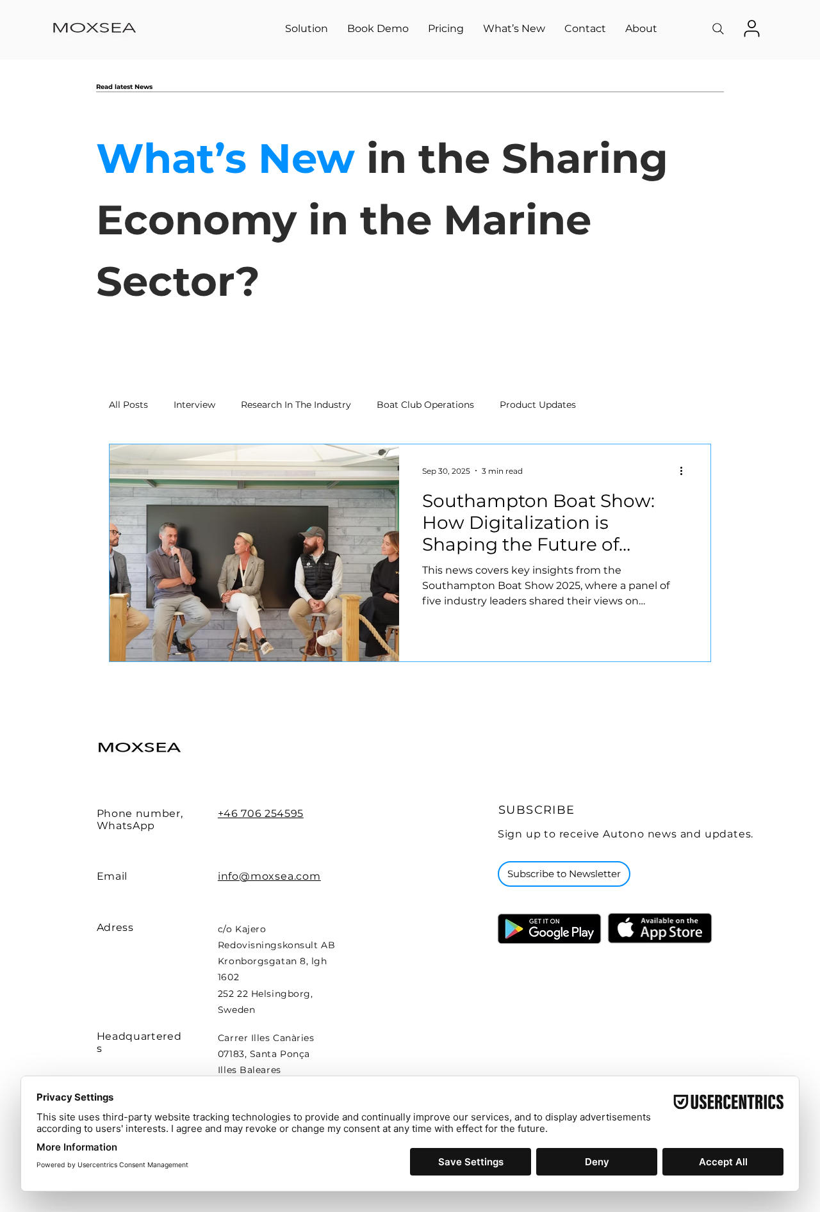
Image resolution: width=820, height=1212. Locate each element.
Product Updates (538, 404)
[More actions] (685, 470)
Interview (194, 404)
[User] (751, 28)
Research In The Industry (296, 404)
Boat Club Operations (425, 404)
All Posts (128, 404)
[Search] (718, 28)
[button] (306, 29)
